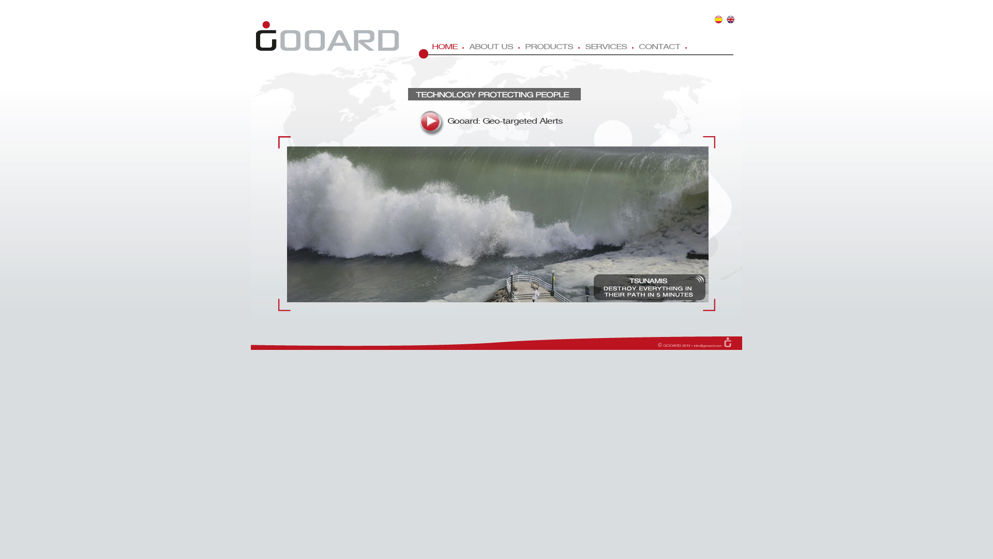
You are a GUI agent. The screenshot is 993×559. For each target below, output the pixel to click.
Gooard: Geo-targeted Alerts (505, 121)
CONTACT (659, 47)
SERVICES (606, 47)
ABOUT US (491, 47)
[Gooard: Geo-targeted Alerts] (432, 122)
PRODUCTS (549, 47)
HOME (444, 47)
